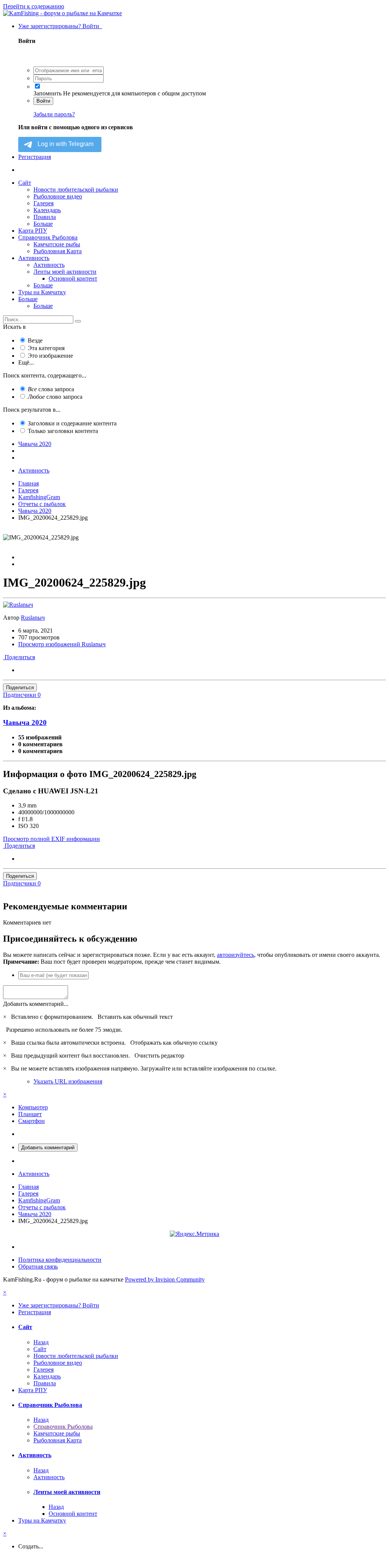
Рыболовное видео (57, 196)
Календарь (47, 210)
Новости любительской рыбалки (75, 189)
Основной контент (73, 278)
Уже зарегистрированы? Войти (60, 26)
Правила (44, 217)
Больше (43, 223)
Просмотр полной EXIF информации (51, 839)
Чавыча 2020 (25, 722)
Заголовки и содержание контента (72, 423)
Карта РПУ (32, 230)
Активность (33, 258)
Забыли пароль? (54, 114)
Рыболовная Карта (57, 251)
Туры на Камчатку (42, 292)
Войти (43, 101)
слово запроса (55, 396)
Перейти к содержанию (33, 6)
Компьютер (33, 1107)
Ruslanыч (33, 617)
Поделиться (19, 657)
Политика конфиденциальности (59, 1259)
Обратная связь (38, 1266)
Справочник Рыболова (47, 237)
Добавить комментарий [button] (47, 1147)
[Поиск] (78, 321)
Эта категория (46, 348)
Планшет (30, 1114)
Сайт (24, 182)
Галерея (43, 203)
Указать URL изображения (67, 1081)
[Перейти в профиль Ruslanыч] (18, 604)
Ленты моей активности (64, 271)
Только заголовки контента (63, 431)
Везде (35, 340)
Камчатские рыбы (56, 244)
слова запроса (51, 389)
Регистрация (34, 157)
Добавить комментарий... (35, 1004)
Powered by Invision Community (165, 1279)
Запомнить (47, 93)
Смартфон (31, 1121)
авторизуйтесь (235, 955)
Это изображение (50, 355)
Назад (41, 1342)
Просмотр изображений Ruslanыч (62, 644)
